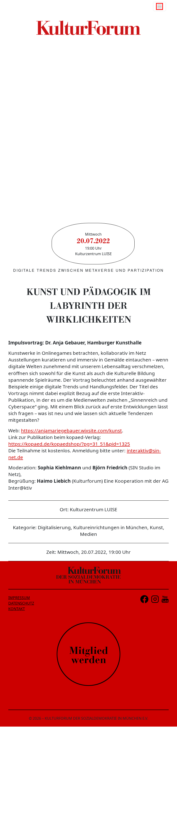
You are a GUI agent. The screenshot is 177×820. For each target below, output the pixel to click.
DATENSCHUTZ (21, 603)
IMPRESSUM (19, 597)
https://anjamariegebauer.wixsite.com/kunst (71, 430)
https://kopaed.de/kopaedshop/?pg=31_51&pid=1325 (69, 444)
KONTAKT (16, 608)
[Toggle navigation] (159, 6)
